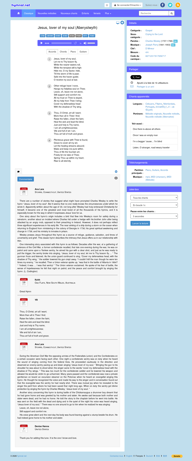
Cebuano (150, 103)
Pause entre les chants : (142, 211)
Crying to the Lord (154, 34)
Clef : (133, 48)
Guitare (83, 51)
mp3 (148, 176)
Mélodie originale (154, 113)
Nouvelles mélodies (47, 13)
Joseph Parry (152, 44)
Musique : (135, 44)
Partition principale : (137, 171)
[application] (68, 43)
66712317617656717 (156, 55)
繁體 (165, 456)
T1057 (92, 36)
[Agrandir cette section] (122, 23)
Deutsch (149, 456)
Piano (73, 51)
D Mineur (150, 48)
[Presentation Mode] (117, 22)
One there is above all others (146, 128)
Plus (107, 13)
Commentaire (25, 179)
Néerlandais (169, 103)
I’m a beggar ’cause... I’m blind (147, 141)
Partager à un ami (145, 86)
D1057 (58, 36)
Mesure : (134, 52)
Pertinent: (138, 113)
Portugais (150, 106)
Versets (96, 13)
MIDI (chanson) (158, 176)
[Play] (41, 43)
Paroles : (135, 40)
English (129, 456)
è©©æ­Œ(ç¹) (161, 106)
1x (80, 43)
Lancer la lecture (140, 223)
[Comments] (18, 171)
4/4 (147, 52)
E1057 (65, 36)
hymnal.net (22, 456)
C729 (43, 36)
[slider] (91, 43)
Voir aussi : (137, 123)
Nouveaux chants (69, 13)
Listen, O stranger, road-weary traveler (151, 147)
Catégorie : (136, 30)
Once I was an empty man (145, 135)
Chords (63, 51)
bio (175, 41)
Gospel (149, 30)
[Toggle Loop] (75, 43)
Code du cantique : (135, 57)
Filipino (158, 103)
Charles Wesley (153, 40)
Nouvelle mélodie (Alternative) (160, 116)
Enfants (85, 13)
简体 (158, 456)
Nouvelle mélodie (171, 113)
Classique (28, 13)
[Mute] (85, 43)
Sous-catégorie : (135, 36)
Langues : (138, 103)
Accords (52, 51)
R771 (85, 36)
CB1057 (50, 36)
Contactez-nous (116, 456)
